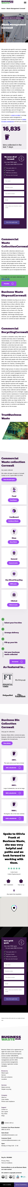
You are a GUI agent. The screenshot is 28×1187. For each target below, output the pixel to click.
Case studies (5, 1099)
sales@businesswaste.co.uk (9, 1135)
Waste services (5, 1087)
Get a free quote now (11, 222)
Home (3, 8)
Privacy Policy (5, 1160)
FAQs (3, 1115)
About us (3, 1097)
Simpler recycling (6, 1089)
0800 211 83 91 (5, 1129)
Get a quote (4, 1111)
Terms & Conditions (6, 1163)
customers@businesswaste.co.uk (10, 1140)
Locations (4, 1079)
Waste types (4, 1073)
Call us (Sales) (7, 1184)
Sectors (3, 1075)
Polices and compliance (8, 1101)
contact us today (15, 115)
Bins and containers (6, 1077)
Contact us (4, 1109)
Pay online (4, 1113)
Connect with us (8, 1123)
